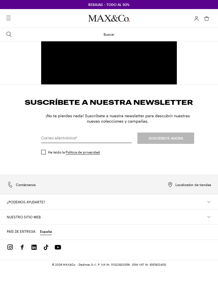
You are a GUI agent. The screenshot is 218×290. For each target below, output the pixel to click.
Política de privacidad (83, 152)
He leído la (74, 152)
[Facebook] (22, 247)
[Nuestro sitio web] (209, 217)
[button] (196, 18)
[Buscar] (16, 18)
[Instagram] (10, 247)
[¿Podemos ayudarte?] (209, 202)
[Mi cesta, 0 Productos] (206, 18)
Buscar (109, 34)
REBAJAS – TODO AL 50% (109, 5)
